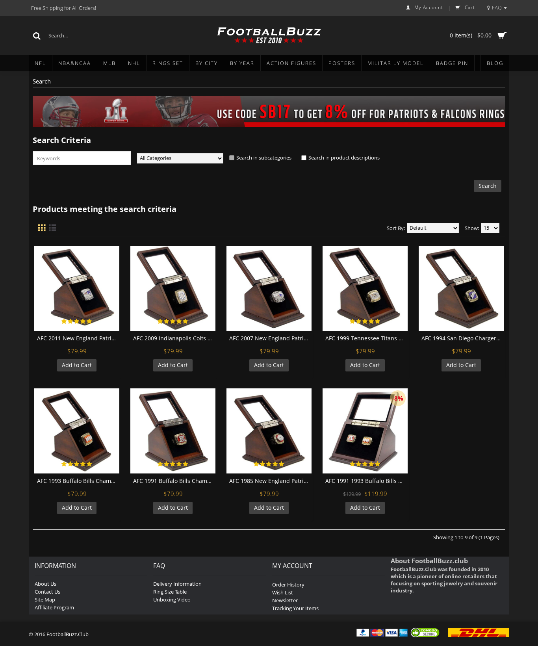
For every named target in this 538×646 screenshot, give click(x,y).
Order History (288, 584)
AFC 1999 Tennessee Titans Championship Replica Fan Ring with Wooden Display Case (366, 338)
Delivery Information (177, 583)
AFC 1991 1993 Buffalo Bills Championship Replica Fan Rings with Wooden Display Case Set (366, 480)
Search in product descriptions (344, 157)
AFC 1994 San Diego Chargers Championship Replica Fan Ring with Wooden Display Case (462, 338)
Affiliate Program (54, 607)
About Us (45, 583)
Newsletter (285, 600)
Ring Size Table (170, 591)
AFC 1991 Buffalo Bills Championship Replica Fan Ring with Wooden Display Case (174, 480)
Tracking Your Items (295, 608)
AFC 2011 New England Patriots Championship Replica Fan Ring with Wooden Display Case (78, 338)
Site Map (45, 599)
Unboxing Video (172, 599)
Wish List (282, 592)
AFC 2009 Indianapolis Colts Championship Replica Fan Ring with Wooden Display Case (174, 338)
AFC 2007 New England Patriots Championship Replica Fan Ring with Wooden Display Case (270, 338)
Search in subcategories (263, 157)
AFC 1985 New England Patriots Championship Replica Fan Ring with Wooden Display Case (270, 480)
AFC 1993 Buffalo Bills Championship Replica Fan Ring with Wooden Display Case (78, 480)
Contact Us (47, 591)
